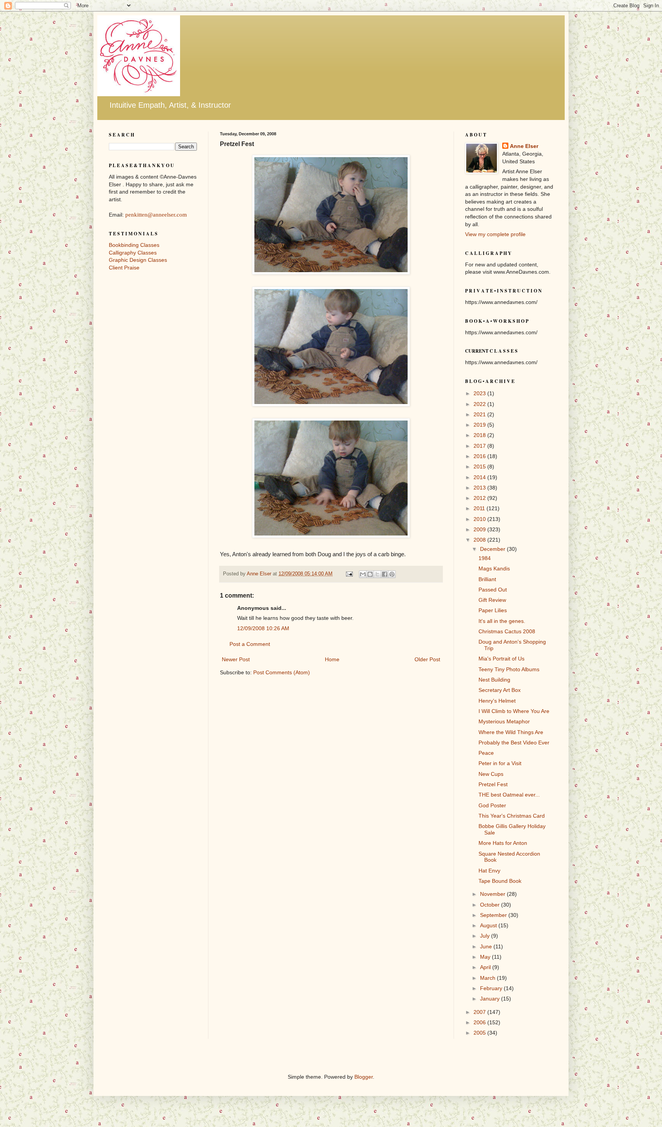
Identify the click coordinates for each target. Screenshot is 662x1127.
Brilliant (487, 579)
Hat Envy (489, 870)
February (492, 988)
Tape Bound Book (499, 881)
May (486, 957)
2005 (480, 1033)
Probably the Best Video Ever (513, 742)
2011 (480, 508)
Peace (486, 753)
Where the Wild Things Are (510, 732)
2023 (480, 393)
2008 (480, 540)
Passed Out (492, 589)
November (493, 894)
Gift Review (492, 600)
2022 (480, 404)
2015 (480, 466)
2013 (480, 488)
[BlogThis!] (370, 574)
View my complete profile (495, 234)
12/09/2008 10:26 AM (263, 628)
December (493, 549)
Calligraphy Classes (133, 253)
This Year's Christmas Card (511, 816)
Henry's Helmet (497, 701)
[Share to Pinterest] (392, 574)
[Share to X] (377, 574)
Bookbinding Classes (134, 245)
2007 (480, 1012)
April (486, 967)
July (485, 936)
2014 (480, 477)
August (489, 925)
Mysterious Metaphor (504, 721)
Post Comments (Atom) (281, 672)
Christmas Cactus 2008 (506, 631)
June (486, 946)
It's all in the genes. (501, 621)
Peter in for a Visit (499, 763)
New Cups (490, 774)
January (490, 999)
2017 (480, 446)
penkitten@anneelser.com (156, 215)
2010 (480, 519)
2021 (480, 414)
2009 (480, 529)
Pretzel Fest (493, 784)
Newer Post (236, 659)
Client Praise (124, 267)
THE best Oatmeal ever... (509, 795)
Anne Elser (524, 146)
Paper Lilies (492, 610)
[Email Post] (349, 574)
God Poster (492, 805)
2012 (480, 498)
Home (332, 659)
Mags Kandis (494, 568)
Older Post (427, 659)
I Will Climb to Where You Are (513, 711)
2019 (480, 425)
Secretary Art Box (499, 690)
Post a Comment (249, 644)
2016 (480, 456)
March (488, 978)
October (490, 905)
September (494, 915)
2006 (480, 1022)
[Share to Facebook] (384, 574)
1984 (484, 558)
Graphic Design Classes (138, 260)
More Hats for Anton (502, 843)
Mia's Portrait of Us (501, 659)
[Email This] (363, 574)
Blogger (363, 1077)
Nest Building (494, 680)
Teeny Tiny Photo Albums (508, 669)
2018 (480, 435)
